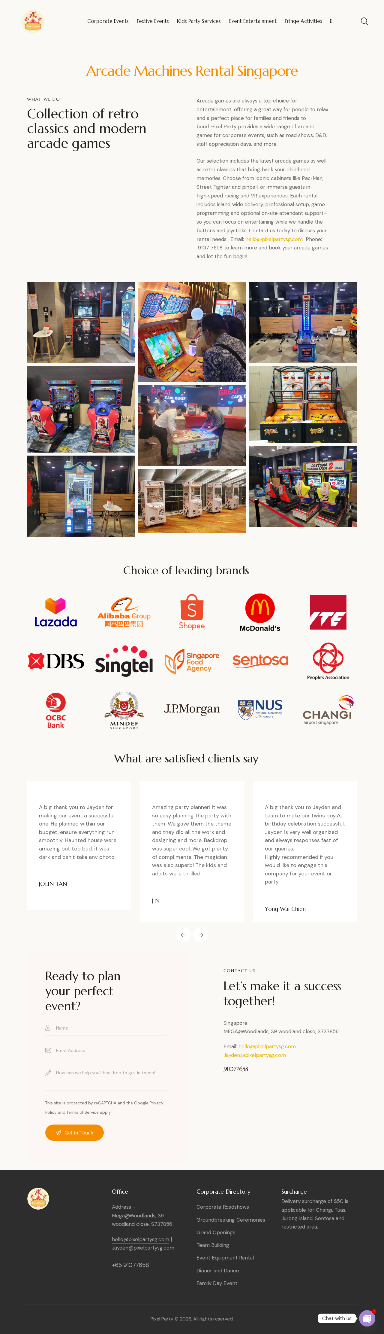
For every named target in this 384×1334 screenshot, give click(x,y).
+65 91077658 (130, 1265)
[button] (183, 934)
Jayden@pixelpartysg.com (255, 1055)
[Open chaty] (367, 1317)
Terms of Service (83, 1112)
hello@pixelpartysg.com (274, 239)
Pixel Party (162, 1319)
